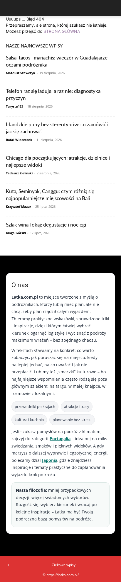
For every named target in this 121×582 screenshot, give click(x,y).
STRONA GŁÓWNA (61, 31)
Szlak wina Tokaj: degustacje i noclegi (46, 224)
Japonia (49, 460)
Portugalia (60, 438)
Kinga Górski (16, 233)
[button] (10, 8)
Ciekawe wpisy (63, 564)
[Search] (113, 8)
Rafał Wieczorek (19, 139)
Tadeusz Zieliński (19, 173)
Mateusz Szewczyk (20, 73)
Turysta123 (14, 106)
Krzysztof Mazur (18, 206)
